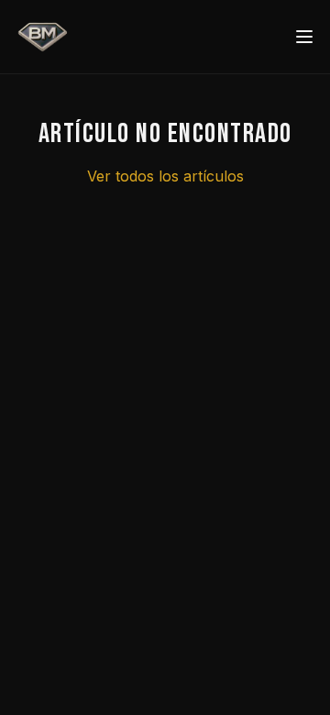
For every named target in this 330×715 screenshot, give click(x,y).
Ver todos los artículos (165, 176)
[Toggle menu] (304, 37)
